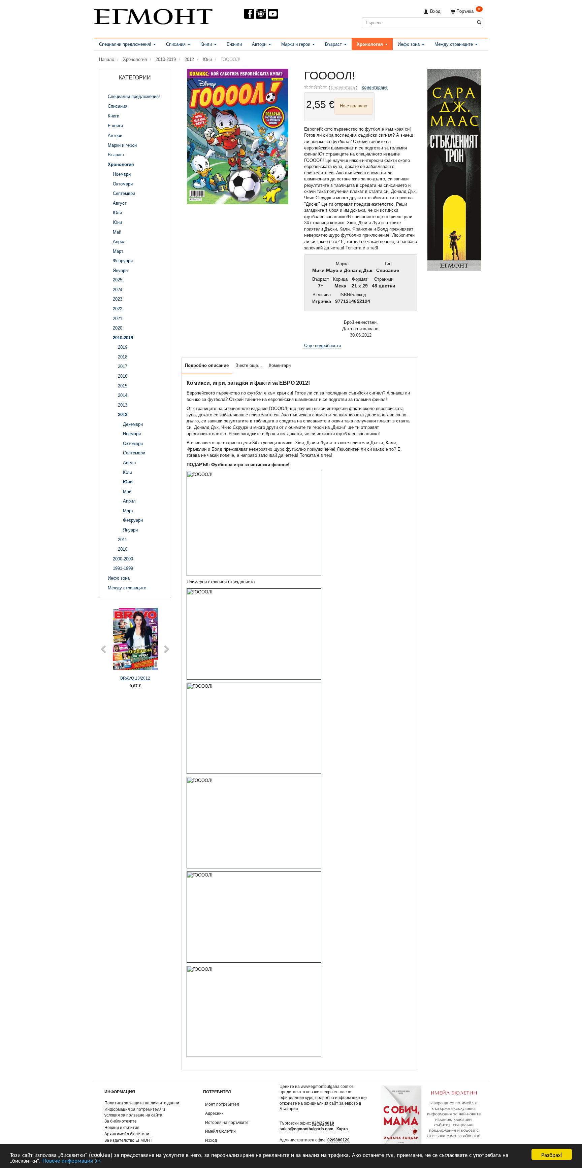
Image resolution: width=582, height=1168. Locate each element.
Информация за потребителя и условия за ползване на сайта (134, 1112)
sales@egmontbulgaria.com (306, 1129)
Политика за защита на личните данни (141, 1103)
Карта (342, 1129)
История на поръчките (227, 1122)
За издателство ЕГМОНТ (128, 1140)
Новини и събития (121, 1127)
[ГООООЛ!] (237, 136)
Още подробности (322, 345)
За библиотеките (120, 1121)
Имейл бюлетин (220, 1131)
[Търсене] (479, 23)
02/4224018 (323, 1123)
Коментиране (375, 87)
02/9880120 (338, 1140)
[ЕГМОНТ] (153, 15)
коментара (343, 87)
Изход (211, 1140)
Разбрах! (551, 1154)
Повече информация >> (71, 1160)
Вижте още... (248, 365)
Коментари (280, 365)
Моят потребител (222, 1104)
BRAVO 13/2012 (135, 678)
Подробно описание (207, 365)
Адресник (214, 1113)
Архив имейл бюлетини (126, 1134)
